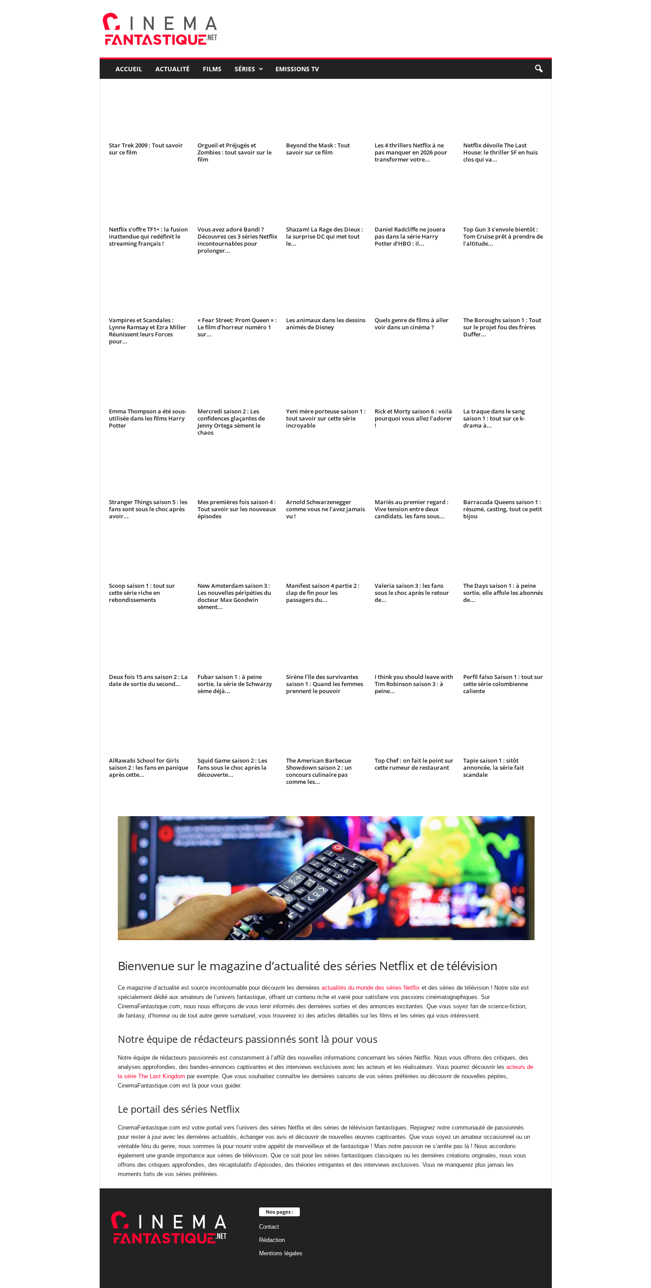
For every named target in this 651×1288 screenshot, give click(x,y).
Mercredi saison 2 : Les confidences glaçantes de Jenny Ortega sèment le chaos (231, 421)
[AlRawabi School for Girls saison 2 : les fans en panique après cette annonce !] (149, 729)
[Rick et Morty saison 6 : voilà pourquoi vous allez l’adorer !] (414, 379)
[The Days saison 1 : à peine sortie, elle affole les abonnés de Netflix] (503, 554)
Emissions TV (297, 69)
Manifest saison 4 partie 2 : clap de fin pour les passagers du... (323, 593)
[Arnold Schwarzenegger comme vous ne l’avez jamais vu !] (326, 470)
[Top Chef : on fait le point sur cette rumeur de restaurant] (414, 729)
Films (212, 69)
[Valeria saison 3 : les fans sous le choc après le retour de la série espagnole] (414, 554)
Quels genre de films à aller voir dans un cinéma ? (412, 323)
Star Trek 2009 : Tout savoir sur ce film (146, 148)
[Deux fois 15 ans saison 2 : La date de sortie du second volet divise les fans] (149, 645)
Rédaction (272, 1240)
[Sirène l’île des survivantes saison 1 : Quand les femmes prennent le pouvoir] (326, 645)
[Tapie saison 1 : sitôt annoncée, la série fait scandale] (503, 729)
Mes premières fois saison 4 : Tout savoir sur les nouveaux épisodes (237, 509)
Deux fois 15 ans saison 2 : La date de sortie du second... (148, 680)
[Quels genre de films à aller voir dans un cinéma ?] (414, 288)
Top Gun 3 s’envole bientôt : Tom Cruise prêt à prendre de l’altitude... (503, 236)
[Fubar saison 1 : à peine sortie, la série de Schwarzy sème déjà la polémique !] (237, 645)
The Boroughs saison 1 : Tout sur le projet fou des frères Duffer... (502, 327)
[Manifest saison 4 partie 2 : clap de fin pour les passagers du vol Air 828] (326, 554)
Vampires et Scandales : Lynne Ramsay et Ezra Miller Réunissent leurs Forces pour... (147, 330)
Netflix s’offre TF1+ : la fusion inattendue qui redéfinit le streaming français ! (148, 236)
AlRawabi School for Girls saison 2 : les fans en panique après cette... (148, 767)
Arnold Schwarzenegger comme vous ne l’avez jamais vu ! (325, 509)
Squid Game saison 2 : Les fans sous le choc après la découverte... (232, 767)
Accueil (129, 69)
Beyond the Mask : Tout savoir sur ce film (318, 148)
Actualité (172, 69)
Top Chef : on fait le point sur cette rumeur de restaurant (414, 763)
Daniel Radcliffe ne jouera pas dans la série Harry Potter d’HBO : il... (410, 236)
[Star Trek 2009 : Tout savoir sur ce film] (149, 113)
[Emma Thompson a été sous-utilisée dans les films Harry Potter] (149, 379)
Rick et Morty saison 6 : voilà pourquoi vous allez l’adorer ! (413, 418)
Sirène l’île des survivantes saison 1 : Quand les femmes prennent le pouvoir (324, 684)
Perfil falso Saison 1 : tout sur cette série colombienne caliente (503, 684)
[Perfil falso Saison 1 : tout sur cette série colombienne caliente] (503, 645)
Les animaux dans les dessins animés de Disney (325, 323)
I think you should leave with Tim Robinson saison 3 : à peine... (414, 684)
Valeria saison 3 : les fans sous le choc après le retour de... (412, 593)
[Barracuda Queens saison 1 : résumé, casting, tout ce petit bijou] (503, 470)
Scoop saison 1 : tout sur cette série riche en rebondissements (142, 593)
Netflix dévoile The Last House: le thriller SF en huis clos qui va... (500, 152)
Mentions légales (280, 1253)
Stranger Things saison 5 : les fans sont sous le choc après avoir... (148, 509)
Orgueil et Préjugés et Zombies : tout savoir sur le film (234, 152)
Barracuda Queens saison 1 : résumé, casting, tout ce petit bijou (502, 509)
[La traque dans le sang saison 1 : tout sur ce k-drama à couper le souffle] (503, 379)
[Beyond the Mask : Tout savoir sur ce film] (326, 113)
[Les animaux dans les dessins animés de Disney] (326, 288)
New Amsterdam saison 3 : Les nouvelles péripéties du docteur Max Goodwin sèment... (234, 596)
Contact (269, 1226)
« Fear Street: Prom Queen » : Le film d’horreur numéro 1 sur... (237, 327)
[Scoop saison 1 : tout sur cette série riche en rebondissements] (149, 554)
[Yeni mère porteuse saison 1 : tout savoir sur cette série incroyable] (326, 379)
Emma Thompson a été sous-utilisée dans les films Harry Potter (147, 418)
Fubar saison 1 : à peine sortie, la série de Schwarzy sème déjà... (235, 684)
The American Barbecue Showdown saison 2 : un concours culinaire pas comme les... (319, 771)
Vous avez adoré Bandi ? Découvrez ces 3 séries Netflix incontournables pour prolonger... (237, 240)
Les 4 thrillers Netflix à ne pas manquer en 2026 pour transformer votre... (411, 152)
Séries (245, 69)
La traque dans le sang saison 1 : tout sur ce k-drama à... (494, 418)
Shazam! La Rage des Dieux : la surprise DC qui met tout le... (324, 236)
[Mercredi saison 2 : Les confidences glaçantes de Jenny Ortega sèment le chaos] (237, 379)
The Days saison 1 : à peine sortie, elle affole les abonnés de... (503, 593)
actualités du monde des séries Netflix (371, 987)
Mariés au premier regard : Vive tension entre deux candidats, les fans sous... (412, 509)
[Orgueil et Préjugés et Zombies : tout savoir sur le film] (237, 113)
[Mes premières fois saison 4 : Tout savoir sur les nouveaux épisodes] (237, 470)
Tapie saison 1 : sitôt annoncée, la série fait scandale (493, 767)
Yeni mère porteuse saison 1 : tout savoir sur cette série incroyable (326, 418)
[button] (538, 69)
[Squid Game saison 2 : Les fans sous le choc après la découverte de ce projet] (237, 729)
